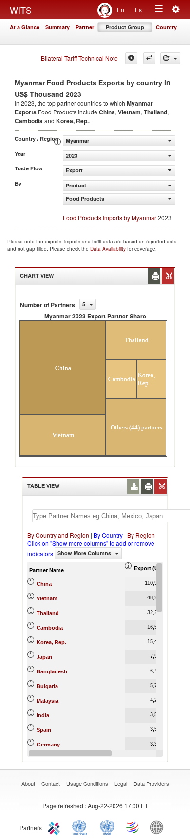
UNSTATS (107, 827)
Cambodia (50, 628)
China (44, 584)
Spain (44, 730)
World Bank (159, 827)
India (43, 715)
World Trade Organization (133, 827)
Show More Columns (85, 553)
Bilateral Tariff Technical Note (79, 58)
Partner (85, 27)
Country (166, 27)
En (120, 9)
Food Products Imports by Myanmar (109, 217)
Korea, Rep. (51, 642)
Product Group (125, 27)
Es (138, 9)
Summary (57, 27)
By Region (141, 535)
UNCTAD (81, 827)
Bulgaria (47, 686)
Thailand (48, 613)
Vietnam (47, 598)
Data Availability (108, 248)
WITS (21, 9)
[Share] (170, 58)
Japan (44, 657)
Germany (48, 744)
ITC (55, 827)
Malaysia (47, 701)
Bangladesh (52, 671)
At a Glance (24, 27)
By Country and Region (58, 535)
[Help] (131, 58)
